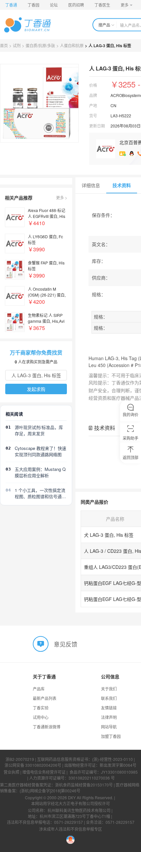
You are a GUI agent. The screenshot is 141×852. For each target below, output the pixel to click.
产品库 (39, 688)
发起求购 (36, 389)
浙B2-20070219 (20, 759)
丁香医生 (102, 5)
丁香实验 (41, 707)
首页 (4, 45)
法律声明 (109, 717)
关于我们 (109, 688)
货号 (93, 115)
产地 (93, 105)
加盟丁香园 (111, 736)
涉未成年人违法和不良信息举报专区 (70, 829)
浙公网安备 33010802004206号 (33, 765)
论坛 (54, 5)
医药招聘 (76, 5)
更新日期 (97, 125)
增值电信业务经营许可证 (44, 772)
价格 (93, 85)
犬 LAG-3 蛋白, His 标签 (108, 535)
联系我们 (109, 698)
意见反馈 (65, 644)
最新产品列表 (44, 698)
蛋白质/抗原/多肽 (40, 45)
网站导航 (109, 726)
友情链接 (109, 707)
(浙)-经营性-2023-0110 (112, 759)
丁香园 (33, 5)
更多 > (61, 197)
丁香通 (11, 5)
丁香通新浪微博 (46, 726)
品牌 (93, 95)
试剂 (17, 45)
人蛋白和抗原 (72, 45)
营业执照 (11, 772)
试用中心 (41, 717)
